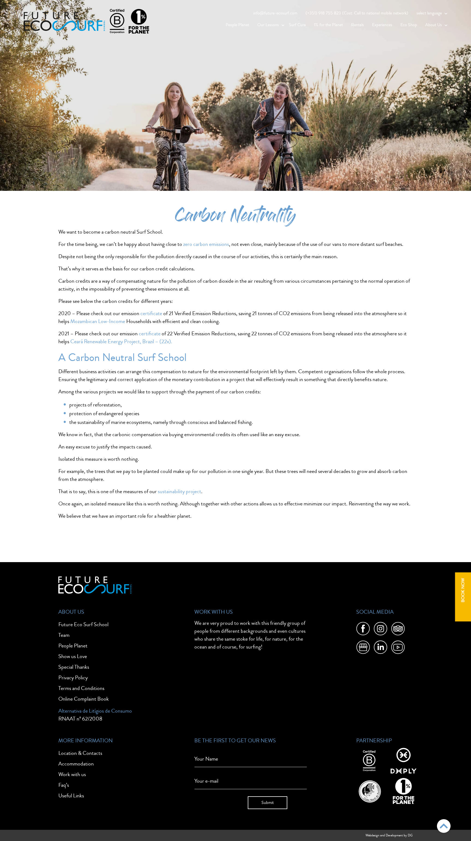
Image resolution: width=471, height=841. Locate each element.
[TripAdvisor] (398, 630)
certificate (151, 313)
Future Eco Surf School (83, 624)
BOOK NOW (463, 590)
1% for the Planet (328, 25)
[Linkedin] (380, 648)
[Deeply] (403, 760)
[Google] (363, 648)
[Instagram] (380, 630)
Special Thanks (73, 667)
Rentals (357, 25)
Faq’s (63, 785)
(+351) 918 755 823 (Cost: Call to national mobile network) (357, 13)
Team (64, 635)
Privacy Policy (73, 678)
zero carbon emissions (206, 244)
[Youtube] (398, 648)
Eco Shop (408, 25)
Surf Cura (297, 25)
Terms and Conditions (81, 688)
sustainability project (179, 491)
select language (429, 13)
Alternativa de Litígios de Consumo (95, 711)
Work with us (72, 774)
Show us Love (72, 656)
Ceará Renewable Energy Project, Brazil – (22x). (121, 341)
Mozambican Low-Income (97, 321)
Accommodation (76, 764)
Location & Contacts (80, 753)
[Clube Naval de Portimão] (369, 790)
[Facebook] (363, 630)
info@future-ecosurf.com (275, 13)
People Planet (237, 25)
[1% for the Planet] (403, 790)
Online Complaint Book (83, 699)
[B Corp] (369, 760)
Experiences (382, 25)
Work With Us (213, 612)
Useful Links (71, 796)
